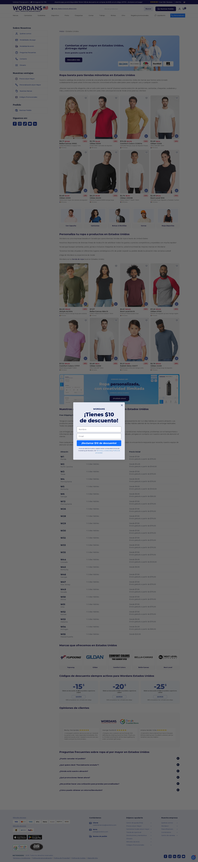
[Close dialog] (122, 405)
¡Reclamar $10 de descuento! (99, 443)
